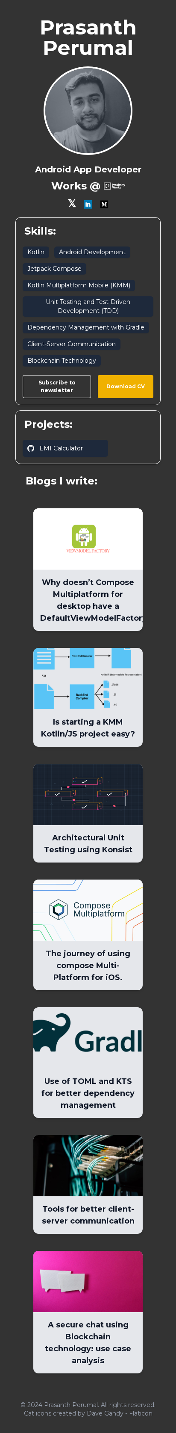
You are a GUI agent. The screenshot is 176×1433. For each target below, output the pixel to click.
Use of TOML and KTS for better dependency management (88, 1093)
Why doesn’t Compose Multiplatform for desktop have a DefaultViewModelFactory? (91, 600)
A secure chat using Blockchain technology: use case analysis (88, 1342)
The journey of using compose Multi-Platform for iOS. (88, 965)
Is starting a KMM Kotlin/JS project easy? (88, 728)
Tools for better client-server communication (88, 1215)
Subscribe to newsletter (57, 386)
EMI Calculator (61, 448)
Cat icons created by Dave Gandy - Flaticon (88, 1413)
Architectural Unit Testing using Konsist (88, 843)
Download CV (125, 386)
